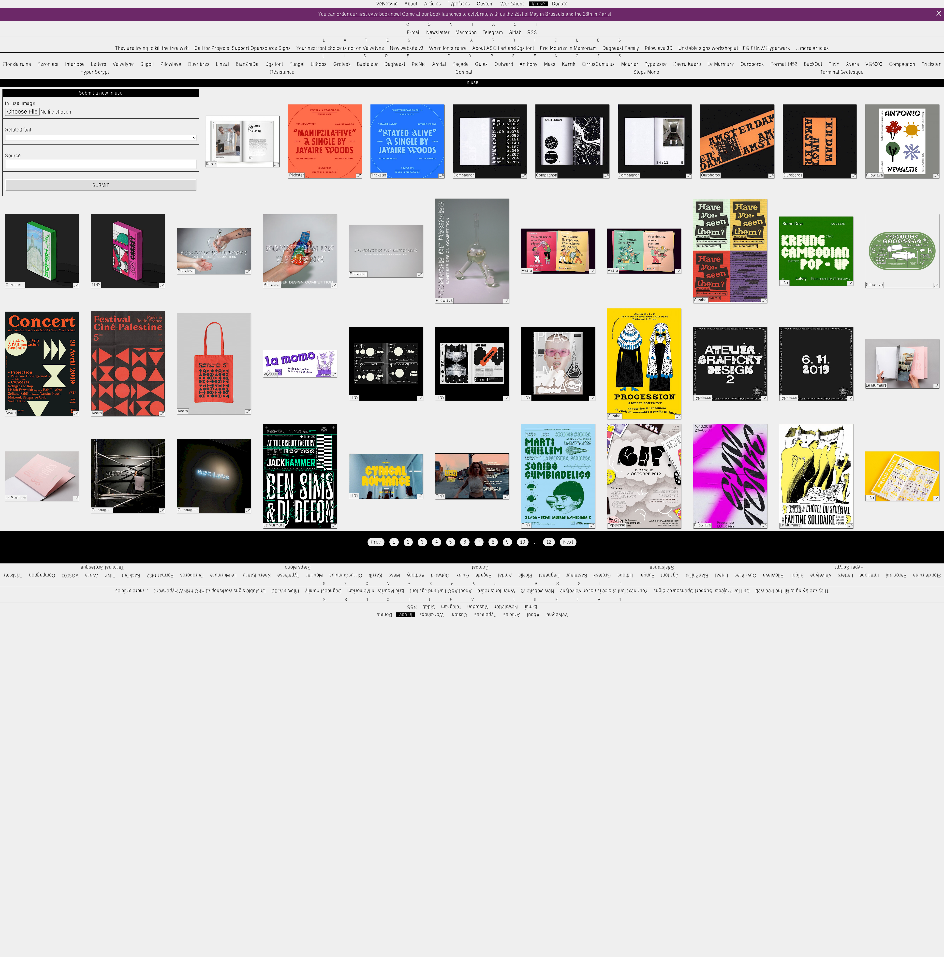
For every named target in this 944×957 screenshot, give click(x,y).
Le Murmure (721, 64)
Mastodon (466, 32)
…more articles (812, 48)
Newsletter (438, 32)
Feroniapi (48, 64)
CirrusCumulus (598, 64)
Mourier (629, 64)
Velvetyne (387, 3)
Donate (560, 3)
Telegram (493, 32)
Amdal (439, 64)
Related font (18, 130)
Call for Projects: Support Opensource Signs (242, 48)
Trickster (931, 64)
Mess (550, 64)
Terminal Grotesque (842, 72)
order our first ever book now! (369, 14)
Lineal (222, 64)
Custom (485, 3)
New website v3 (407, 48)
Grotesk (342, 64)
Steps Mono (646, 72)
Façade (461, 64)
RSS (532, 32)
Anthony (529, 64)
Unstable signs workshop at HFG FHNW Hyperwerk (734, 48)
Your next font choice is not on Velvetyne (340, 48)
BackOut (813, 64)
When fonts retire (448, 48)
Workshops (513, 3)
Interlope (75, 64)
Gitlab (515, 32)
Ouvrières (199, 64)
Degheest (394, 64)
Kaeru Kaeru (687, 64)
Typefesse (656, 64)
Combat (464, 72)
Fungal (297, 64)
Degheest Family (621, 48)
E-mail (414, 32)
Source (13, 155)
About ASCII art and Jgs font (503, 48)
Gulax (481, 64)
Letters (98, 64)
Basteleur (367, 64)
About (411, 3)
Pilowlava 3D (659, 48)
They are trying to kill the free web (152, 48)
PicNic (419, 64)
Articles (432, 3)
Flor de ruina (17, 64)
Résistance (282, 72)
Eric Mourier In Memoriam (568, 48)
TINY (834, 64)
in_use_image (20, 103)
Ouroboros (752, 64)
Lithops (319, 64)
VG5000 (874, 64)
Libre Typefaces (481, 56)
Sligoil (147, 64)
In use (538, 3)
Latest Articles (481, 40)
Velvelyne (123, 64)
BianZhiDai (248, 64)
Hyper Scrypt (94, 72)
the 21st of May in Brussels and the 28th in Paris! (558, 14)
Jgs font (274, 64)
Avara (852, 64)
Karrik (568, 64)
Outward (504, 64)
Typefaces (459, 3)
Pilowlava (171, 64)
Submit (100, 185)
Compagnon (902, 64)
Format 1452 (783, 64)
